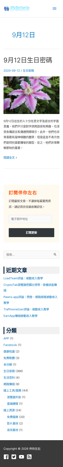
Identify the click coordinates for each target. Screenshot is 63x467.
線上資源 (9, 410)
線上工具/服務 (12, 390)
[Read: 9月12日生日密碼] (31, 95)
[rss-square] (30, 456)
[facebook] (7, 456)
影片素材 (12, 423)
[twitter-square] (14, 456)
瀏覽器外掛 (14, 397)
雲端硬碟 (12, 403)
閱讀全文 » (10, 157)
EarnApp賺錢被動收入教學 (20, 316)
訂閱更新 (31, 232)
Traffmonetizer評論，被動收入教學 (26, 309)
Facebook (10, 345)
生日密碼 (28, 70)
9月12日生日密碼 (28, 60)
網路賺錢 (9, 384)
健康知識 (9, 351)
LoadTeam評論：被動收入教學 (23, 278)
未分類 (8, 364)
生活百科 (9, 377)
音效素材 (12, 430)
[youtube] (22, 456)
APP (6, 338)
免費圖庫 (12, 417)
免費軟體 (9, 358)
